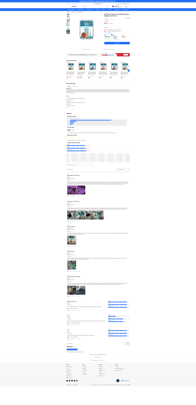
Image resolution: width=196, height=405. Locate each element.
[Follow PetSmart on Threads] (72, 380)
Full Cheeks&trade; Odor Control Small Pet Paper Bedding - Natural (81, 73)
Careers (67, 368)
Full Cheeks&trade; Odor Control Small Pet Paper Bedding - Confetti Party (114, 73)
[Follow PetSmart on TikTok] (74, 380)
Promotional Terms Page (101, 360)
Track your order (75, 3)
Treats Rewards (68, 370)
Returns (84, 372)
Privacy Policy (101, 384)
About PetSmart (69, 366)
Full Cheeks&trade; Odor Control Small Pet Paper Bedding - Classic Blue (92, 73)
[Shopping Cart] (128, 7)
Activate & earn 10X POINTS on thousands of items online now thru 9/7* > (98, 1)
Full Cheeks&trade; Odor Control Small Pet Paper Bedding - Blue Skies (125, 73)
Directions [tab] (74, 86)
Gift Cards (68, 372)
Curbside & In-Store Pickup (119, 368)
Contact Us (84, 368)
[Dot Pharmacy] (125, 380)
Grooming (100, 366)
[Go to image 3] (68, 24)
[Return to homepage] (74, 6)
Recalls (92, 384)
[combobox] (96, 6)
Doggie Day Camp (102, 370)
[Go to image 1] (68, 15)
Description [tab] (69, 86)
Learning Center (69, 373)
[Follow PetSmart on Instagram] (69, 380)
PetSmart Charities (69, 377)
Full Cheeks (106, 17)
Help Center (85, 366)
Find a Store (117, 366)
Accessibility (85, 373)
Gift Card (68, 3)
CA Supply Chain (112, 384)
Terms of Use (96, 384)
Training (100, 372)
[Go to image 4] (68, 28)
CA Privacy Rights (118, 384)
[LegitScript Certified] (117, 380)
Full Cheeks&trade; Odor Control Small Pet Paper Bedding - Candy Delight (103, 73)
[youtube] (77, 380)
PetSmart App (68, 375)
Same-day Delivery (118, 370)
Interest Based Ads (106, 384)
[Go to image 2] (68, 19)
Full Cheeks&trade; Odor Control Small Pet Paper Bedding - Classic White (70, 73)
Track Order (85, 370)
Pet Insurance (101, 375)
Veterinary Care (101, 373)
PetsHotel (100, 368)
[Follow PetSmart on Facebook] (67, 380)
